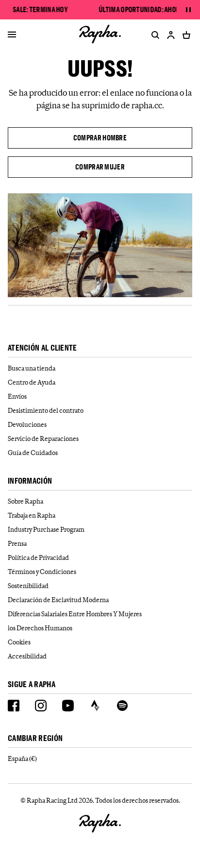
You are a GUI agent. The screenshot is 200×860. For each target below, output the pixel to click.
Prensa (17, 543)
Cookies (19, 642)
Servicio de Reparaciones (43, 438)
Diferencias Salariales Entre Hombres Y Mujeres (75, 614)
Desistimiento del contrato (45, 410)
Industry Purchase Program (46, 529)
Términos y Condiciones (42, 571)
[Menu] (12, 35)
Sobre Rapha (25, 501)
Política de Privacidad (38, 557)
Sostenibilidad (28, 586)
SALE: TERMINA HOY (40, 9)
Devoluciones (27, 424)
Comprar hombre (100, 138)
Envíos (17, 396)
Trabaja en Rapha (31, 515)
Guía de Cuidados (33, 452)
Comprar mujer (100, 167)
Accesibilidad (27, 656)
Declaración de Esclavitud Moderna (58, 600)
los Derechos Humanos (40, 628)
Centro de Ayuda (31, 382)
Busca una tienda (31, 368)
